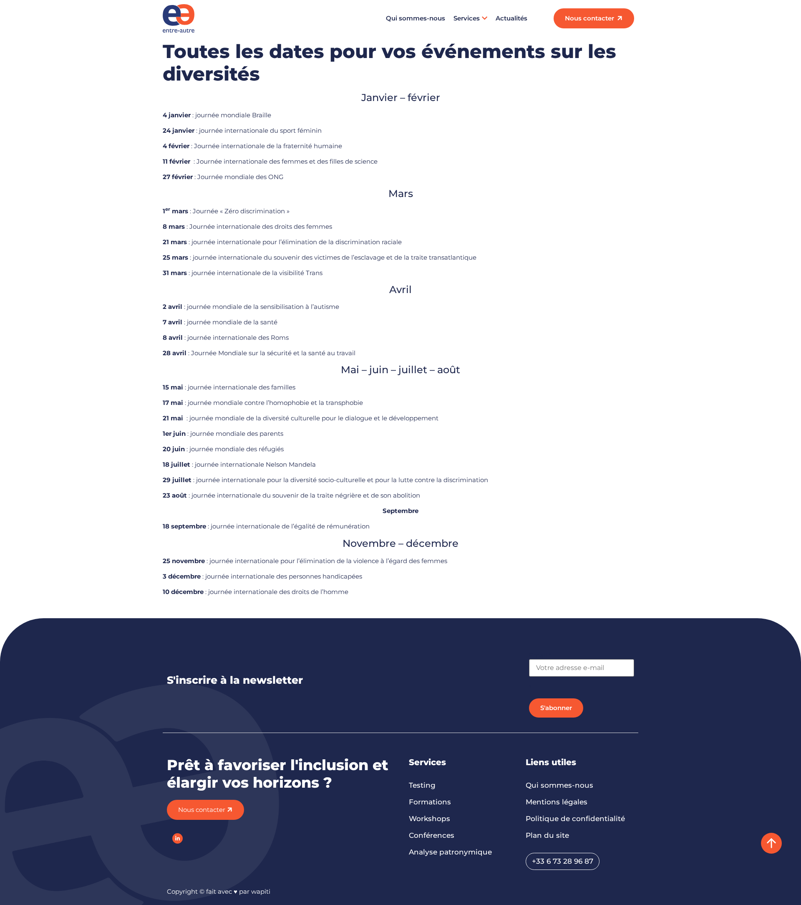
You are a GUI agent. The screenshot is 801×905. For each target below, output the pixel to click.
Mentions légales (556, 802)
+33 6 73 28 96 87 (562, 861)
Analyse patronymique (450, 852)
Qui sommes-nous (415, 18)
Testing (422, 785)
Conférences (431, 835)
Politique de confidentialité (575, 818)
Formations (430, 802)
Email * (540, 655)
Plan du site (547, 835)
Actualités (511, 18)
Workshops (429, 818)
